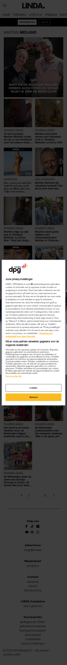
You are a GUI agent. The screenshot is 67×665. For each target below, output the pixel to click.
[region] (33, 332)
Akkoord (33, 397)
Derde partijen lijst (13, 376)
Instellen (33, 388)
